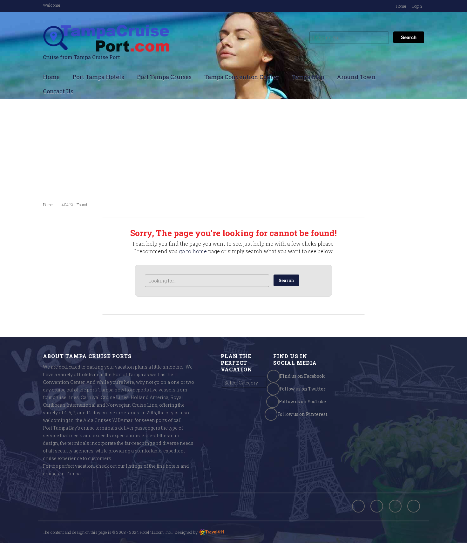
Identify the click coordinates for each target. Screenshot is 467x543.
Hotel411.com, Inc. (156, 532)
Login (417, 6)
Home (401, 6)
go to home (193, 251)
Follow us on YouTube (302, 401)
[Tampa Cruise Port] (106, 38)
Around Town (356, 77)
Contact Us (58, 91)
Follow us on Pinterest (302, 414)
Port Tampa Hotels (98, 77)
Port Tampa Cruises (164, 77)
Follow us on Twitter (303, 389)
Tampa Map (307, 77)
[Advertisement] (233, 149)
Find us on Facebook (302, 376)
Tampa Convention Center (241, 77)
